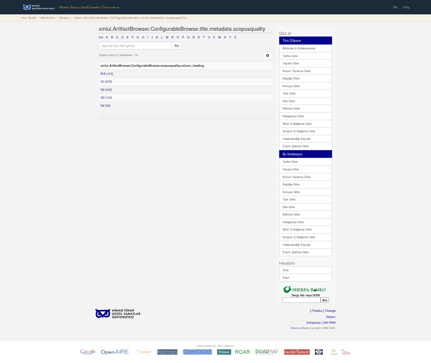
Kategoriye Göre (293, 116)
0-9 (101, 37)
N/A (103, 73)
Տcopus (65, 18)
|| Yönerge (329, 310)
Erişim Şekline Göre (296, 146)
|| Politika (316, 310)
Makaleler (48, 18)
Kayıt (286, 277)
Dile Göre (289, 101)
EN (395, 7)
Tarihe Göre (290, 56)
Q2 (102, 89)
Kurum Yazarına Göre (296, 71)
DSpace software (299, 328)
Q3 (102, 97)
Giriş (406, 7)
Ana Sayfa (29, 18)
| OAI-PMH (328, 322)
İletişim (331, 317)
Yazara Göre (291, 63)
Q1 (102, 81)
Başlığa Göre (291, 78)
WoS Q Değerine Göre (297, 123)
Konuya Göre (291, 86)
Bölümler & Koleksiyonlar (299, 48)
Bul (177, 45)
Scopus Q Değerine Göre (299, 131)
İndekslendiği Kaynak (296, 138)
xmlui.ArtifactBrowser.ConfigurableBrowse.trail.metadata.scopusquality (130, 18)
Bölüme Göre (291, 108)
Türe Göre (289, 93)
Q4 (102, 105)
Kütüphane (314, 322)
